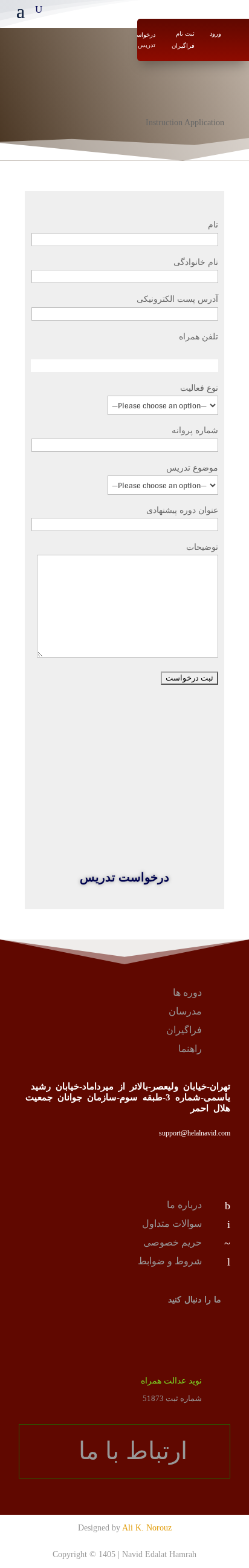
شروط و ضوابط (170, 1261)
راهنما (190, 1049)
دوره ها (187, 992)
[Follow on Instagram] (215, 1327)
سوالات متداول (172, 1223)
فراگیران (184, 1030)
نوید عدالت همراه (171, 1380)
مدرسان (185, 1011)
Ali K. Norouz (147, 1527)
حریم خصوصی (172, 1242)
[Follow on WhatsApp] (181, 1327)
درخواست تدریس (143, 39)
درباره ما (184, 1205)
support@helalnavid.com (194, 1133)
